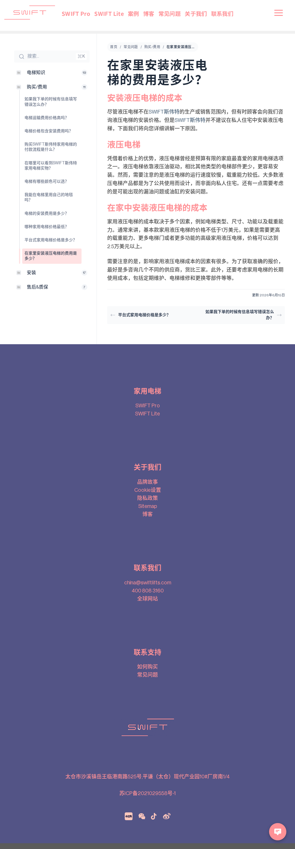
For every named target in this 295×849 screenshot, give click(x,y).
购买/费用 (152, 47)
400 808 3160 (148, 590)
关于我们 (196, 14)
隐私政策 (147, 498)
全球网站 (147, 598)
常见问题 (169, 14)
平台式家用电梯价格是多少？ (144, 315)
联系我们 (222, 14)
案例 (133, 14)
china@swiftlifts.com (147, 582)
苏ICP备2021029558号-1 (147, 793)
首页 (113, 47)
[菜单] (279, 12)
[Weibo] (167, 815)
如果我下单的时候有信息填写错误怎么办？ (239, 315)
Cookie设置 (147, 490)
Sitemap (147, 506)
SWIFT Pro (76, 14)
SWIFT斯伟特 (164, 111)
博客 (148, 14)
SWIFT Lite (109, 14)
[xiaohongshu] (129, 815)
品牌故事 (147, 482)
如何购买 (147, 666)
